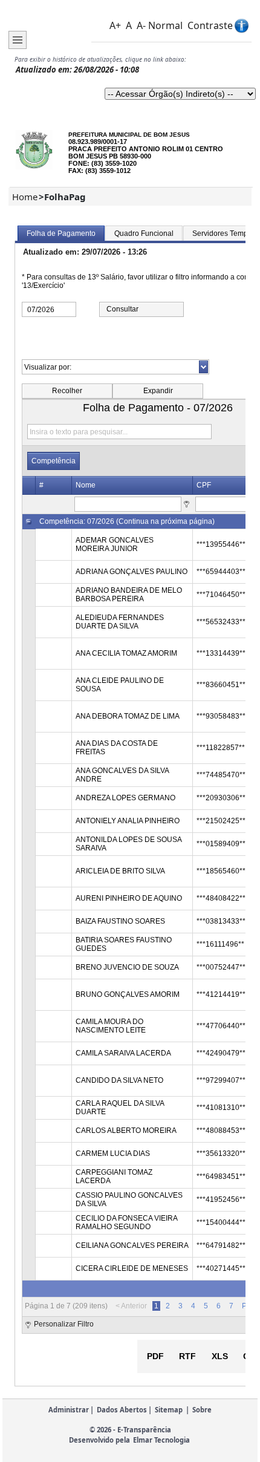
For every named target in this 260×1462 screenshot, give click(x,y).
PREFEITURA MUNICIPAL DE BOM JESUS (129, 134)
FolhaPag (65, 197)
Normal (165, 25)
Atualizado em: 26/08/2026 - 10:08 (77, 69)
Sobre (202, 1409)
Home (24, 197)
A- (141, 25)
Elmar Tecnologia (161, 1439)
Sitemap (169, 1409)
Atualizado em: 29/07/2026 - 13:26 (85, 251)
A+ (115, 25)
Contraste (210, 25)
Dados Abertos (122, 1409)
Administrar (68, 1409)
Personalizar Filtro (64, 1324)
